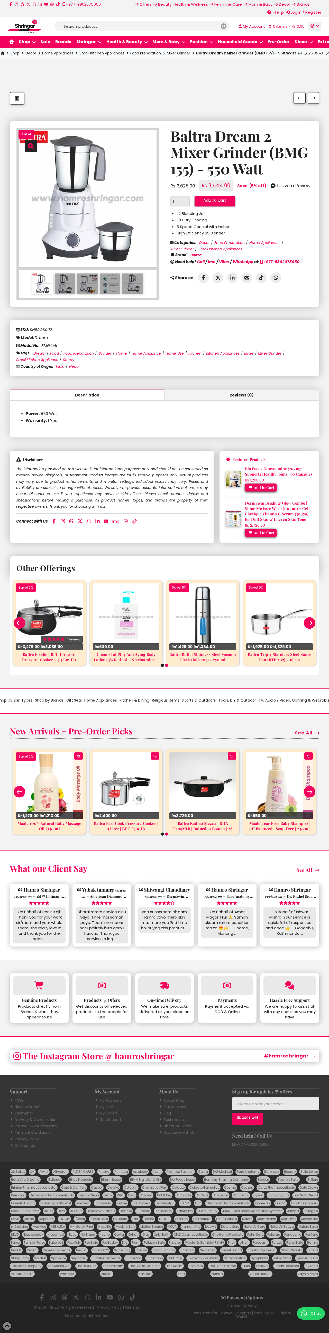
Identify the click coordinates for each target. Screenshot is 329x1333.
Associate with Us (179, 1132)
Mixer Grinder (178, 53)
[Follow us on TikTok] (58, 4)
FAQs (19, 1100)
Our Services (174, 1106)
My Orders (108, 1113)
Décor (30, 53)
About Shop (173, 1100)
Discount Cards (177, 1126)
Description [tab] (87, 395)
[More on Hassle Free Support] (289, 985)
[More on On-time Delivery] (164, 985)
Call (201, 261)
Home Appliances (58, 53)
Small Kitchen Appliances (101, 53)
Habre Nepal (98, 1315)
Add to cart (214, 200)
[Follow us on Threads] (22, 4)
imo (212, 261)
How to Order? (27, 1106)
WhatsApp (243, 261)
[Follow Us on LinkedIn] (40, 4)
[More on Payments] (227, 985)
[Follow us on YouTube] (46, 4)
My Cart (106, 1106)
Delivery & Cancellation (35, 1119)
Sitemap (132, 1307)
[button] (286, 26)
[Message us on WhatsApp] (52, 4)
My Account (110, 1100)
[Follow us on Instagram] (17, 4)
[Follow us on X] (28, 4)
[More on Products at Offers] (102, 985)
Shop (15, 53)
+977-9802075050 (281, 261)
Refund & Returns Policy (36, 1126)
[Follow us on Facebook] (11, 4)
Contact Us (25, 1145)
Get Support (110, 1119)
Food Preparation (145, 53)
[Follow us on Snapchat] (34, 4)
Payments (24, 1113)
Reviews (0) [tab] (242, 395)
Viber (224, 261)
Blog (167, 1113)
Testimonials (174, 1119)
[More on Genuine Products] (39, 985)
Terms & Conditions (32, 1132)
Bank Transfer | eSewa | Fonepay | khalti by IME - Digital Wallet (242, 1314)
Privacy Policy (27, 1139)
